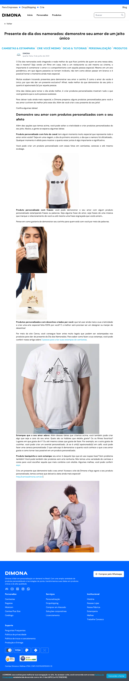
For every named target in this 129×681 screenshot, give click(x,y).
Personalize (42, 15)
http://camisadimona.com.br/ (29, 476)
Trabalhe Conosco (95, 619)
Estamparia (92, 611)
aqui (18, 465)
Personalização (53, 599)
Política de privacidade (15, 634)
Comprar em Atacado (56, 607)
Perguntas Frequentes (15, 630)
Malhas (90, 615)
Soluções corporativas (56, 611)
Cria (42, 7)
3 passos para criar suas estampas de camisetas (64, 339)
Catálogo (9, 615)
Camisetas (10, 599)
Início (30, 15)
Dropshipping (52, 603)
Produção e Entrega (14, 642)
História (90, 599)
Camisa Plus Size (12, 611)
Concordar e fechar (116, 676)
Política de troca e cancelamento (20, 638)
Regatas (9, 603)
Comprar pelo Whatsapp (110, 574)
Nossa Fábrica (93, 607)
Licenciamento (53, 615)
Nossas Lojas (93, 603)
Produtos (56, 15)
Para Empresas (10, 7)
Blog (124, 7)
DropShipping (29, 7)
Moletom (9, 607)
